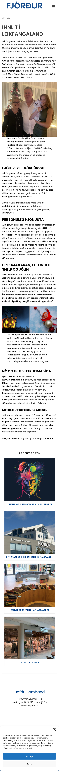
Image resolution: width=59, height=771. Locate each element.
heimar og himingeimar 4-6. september (30, 504)
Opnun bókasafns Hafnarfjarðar (29, 610)
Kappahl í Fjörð (30, 663)
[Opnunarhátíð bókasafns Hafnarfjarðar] (29, 532)
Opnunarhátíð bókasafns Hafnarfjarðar (30, 557)
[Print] (9, 18)
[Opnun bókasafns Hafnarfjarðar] (29, 585)
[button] (54, 729)
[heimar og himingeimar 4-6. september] (29, 479)
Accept (29, 756)
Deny (29, 764)
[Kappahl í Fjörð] (29, 638)
